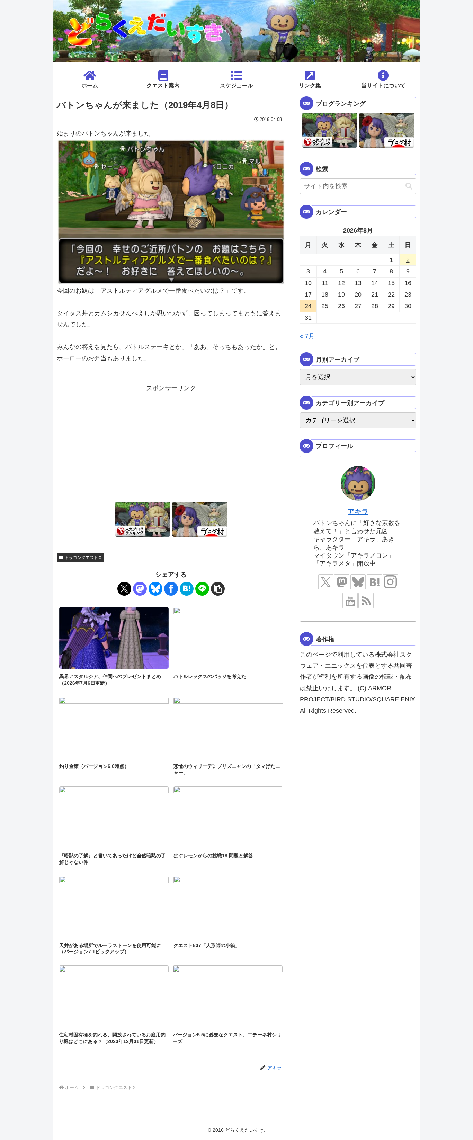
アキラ (358, 511)
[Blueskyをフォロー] (358, 581)
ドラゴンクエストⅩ (83, 557)
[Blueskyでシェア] (155, 589)
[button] (218, 589)
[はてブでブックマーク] (187, 589)
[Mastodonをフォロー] (341, 581)
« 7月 (307, 336)
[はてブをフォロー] (374, 581)
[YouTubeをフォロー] (350, 600)
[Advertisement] (171, 442)
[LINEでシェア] (202, 589)
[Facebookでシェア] (171, 589)
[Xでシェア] (124, 589)
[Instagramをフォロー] (390, 581)
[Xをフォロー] (325, 581)
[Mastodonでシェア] (140, 589)
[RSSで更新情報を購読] (366, 600)
